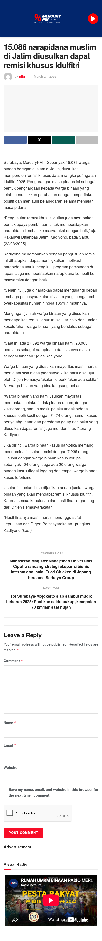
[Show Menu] (6, 18)
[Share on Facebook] (15, 140)
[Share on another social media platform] (87, 140)
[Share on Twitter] (39, 140)
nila (22, 76)
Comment (13, 660)
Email (10, 745)
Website (10, 767)
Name (10, 722)
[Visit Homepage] (48, 18)
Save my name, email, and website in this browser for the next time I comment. (53, 792)
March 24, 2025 (45, 76)
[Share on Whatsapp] (63, 140)
